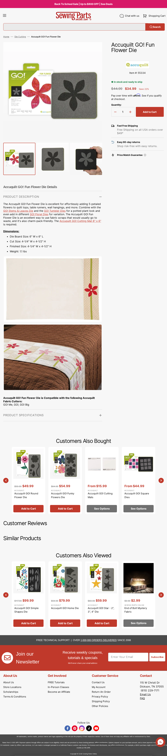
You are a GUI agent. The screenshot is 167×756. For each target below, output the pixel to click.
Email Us (145, 694)
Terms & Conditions (14, 696)
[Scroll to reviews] (137, 57)
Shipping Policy (101, 701)
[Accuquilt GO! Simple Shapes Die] (28, 594)
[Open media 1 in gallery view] (95, 49)
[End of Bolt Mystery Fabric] (138, 594)
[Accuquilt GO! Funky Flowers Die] (65, 480)
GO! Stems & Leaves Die (18, 210)
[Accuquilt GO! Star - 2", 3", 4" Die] (102, 594)
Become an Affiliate (59, 691)
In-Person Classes (58, 687)
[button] (4, 15)
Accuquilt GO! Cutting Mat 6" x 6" (80, 221)
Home (6, 36)
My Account (98, 687)
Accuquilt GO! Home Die (65, 608)
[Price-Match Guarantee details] (145, 155)
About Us (8, 682)
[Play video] (95, 58)
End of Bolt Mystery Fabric (135, 610)
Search (157, 27)
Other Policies (100, 706)
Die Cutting (20, 36)
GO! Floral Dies (39, 214)
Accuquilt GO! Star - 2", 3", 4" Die (101, 610)
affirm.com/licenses (117, 745)
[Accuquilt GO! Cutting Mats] (102, 480)
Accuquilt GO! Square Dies (136, 495)
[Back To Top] (162, 751)
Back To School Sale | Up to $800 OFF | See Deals (83, 4)
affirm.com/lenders (101, 742)
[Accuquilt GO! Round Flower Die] (28, 480)
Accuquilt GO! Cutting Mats (100, 495)
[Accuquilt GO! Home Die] (65, 594)
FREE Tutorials (56, 682)
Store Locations (12, 687)
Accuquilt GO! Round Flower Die (26, 495)
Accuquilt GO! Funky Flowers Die (62, 495)
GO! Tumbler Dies (55, 210)
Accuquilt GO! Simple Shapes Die (26, 610)
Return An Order (101, 691)
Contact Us (98, 682)
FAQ (142, 698)
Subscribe (157, 657)
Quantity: (116, 104)
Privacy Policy (100, 696)
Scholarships (10, 691)
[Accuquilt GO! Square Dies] (138, 480)
